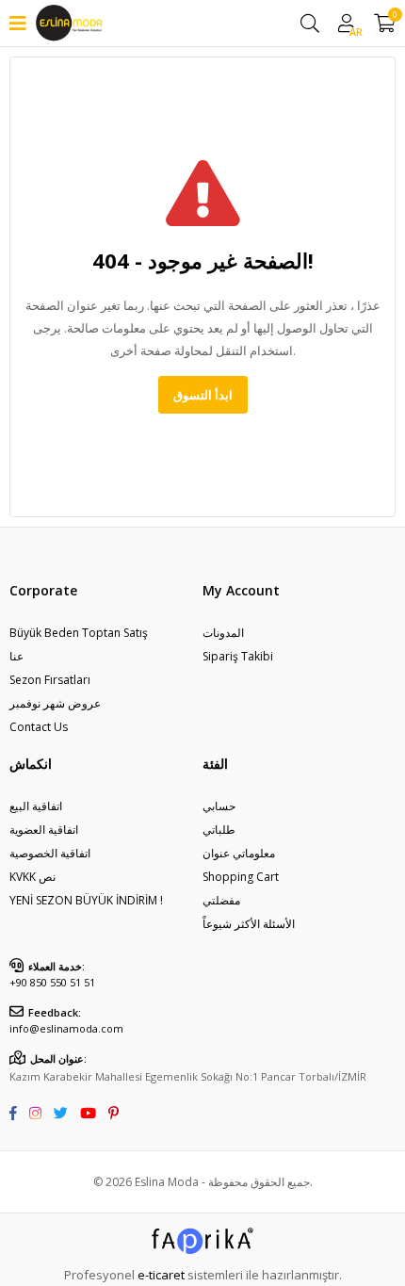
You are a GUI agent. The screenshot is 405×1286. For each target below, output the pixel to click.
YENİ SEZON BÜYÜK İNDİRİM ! (86, 900)
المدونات (223, 633)
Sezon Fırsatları (49, 680)
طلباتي (218, 830)
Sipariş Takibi (237, 656)
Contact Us (38, 727)
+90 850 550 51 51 (52, 982)
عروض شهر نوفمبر (55, 703)
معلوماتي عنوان (238, 853)
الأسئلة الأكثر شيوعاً (248, 924)
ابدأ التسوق (203, 394)
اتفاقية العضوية (43, 830)
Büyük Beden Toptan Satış (78, 633)
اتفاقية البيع (35, 806)
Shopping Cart (240, 877)
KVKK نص (32, 877)
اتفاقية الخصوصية (49, 853)
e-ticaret (161, 1274)
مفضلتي (221, 900)
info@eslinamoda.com (66, 1028)
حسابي (218, 806)
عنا (16, 656)
